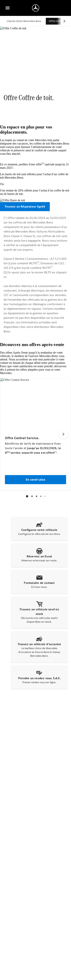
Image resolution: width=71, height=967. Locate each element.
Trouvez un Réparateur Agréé (25, 206)
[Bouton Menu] (7, 8)
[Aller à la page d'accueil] (35, 8)
